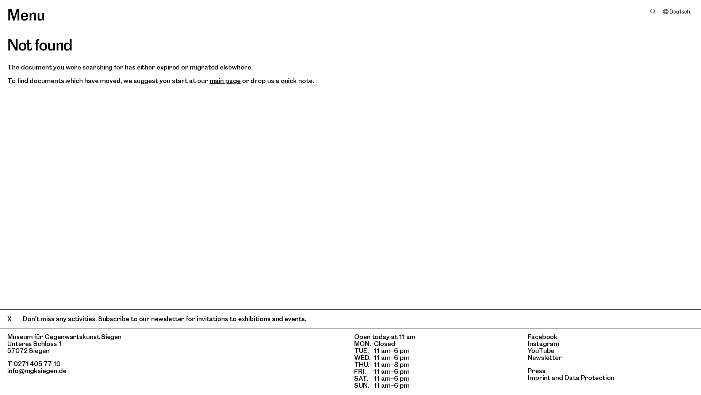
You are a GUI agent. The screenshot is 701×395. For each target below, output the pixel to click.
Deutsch (679, 11)
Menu (26, 15)
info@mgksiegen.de (36, 371)
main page (225, 80)
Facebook (543, 337)
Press (536, 371)
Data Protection (589, 377)
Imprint (539, 377)
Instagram (543, 343)
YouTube (541, 350)
